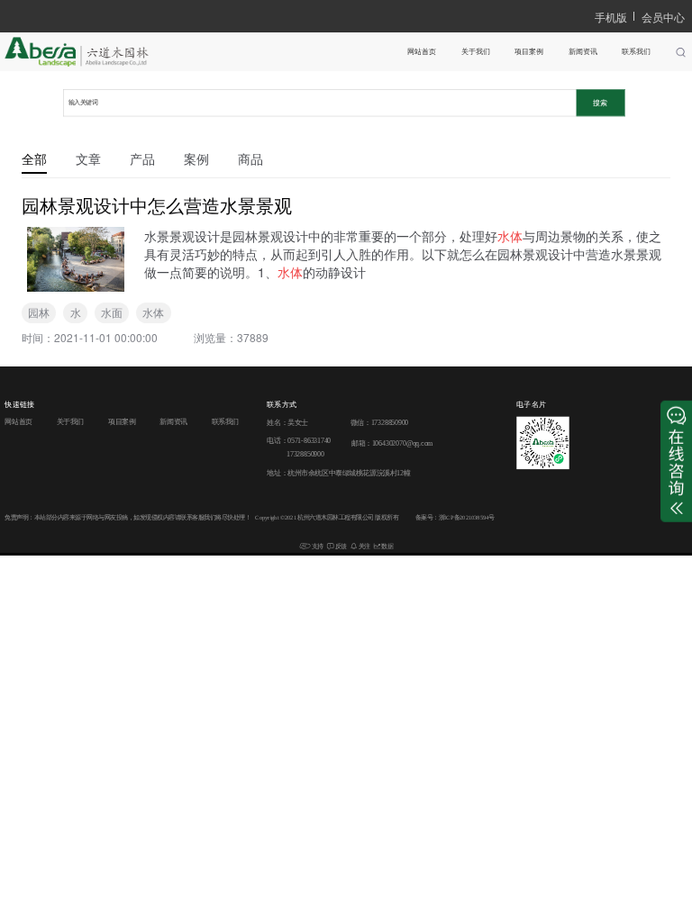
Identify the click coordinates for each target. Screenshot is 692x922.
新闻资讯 (583, 52)
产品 (142, 158)
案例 (196, 158)
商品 (250, 158)
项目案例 (528, 52)
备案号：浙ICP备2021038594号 (455, 517)
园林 (39, 312)
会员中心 (663, 16)
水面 (112, 312)
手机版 (611, 16)
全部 (34, 158)
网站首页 (421, 52)
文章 (88, 158)
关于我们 (475, 52)
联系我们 (636, 52)
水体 (153, 312)
